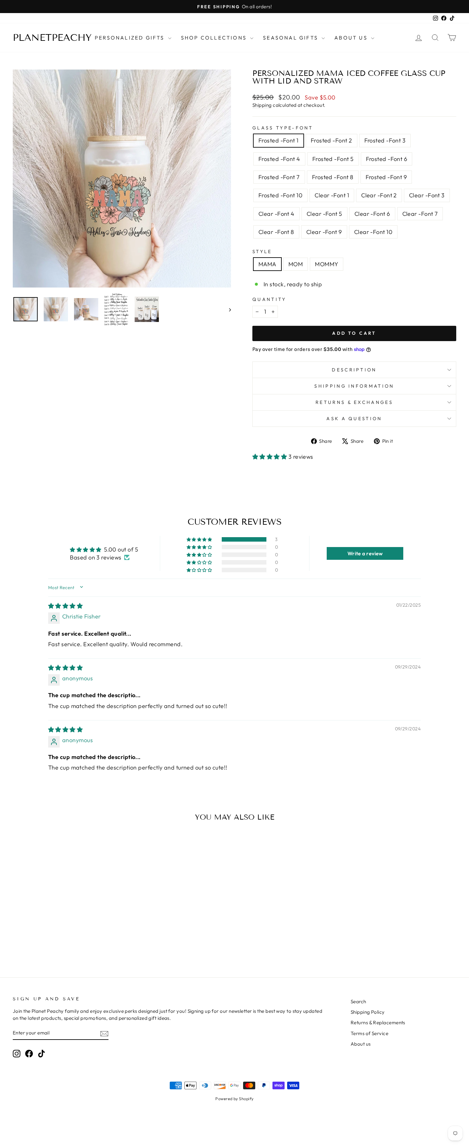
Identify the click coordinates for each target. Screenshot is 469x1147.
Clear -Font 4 (276, 213)
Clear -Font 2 (379, 195)
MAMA (267, 264)
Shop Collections (215, 37)
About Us (351, 37)
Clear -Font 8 (276, 232)
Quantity (269, 299)
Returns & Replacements (378, 1022)
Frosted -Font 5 (333, 159)
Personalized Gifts (131, 37)
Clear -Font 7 (420, 213)
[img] (65, 606)
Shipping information (354, 386)
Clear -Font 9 (324, 232)
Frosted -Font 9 (386, 177)
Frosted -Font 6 (386, 159)
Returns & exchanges (354, 402)
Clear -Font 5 (324, 213)
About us (361, 1044)
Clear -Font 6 (372, 213)
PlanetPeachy (52, 37)
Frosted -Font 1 (278, 140)
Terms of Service (369, 1033)
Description (354, 370)
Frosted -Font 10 (280, 195)
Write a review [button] (365, 553)
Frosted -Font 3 (385, 140)
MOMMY (326, 264)
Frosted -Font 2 (331, 140)
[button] (270, 456)
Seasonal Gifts (291, 37)
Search (358, 1001)
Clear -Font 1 (332, 195)
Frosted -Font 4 (279, 159)
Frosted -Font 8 (333, 177)
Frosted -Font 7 (279, 177)
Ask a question (354, 418)
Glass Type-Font (282, 128)
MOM (295, 264)
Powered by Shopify (234, 1098)
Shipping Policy (368, 1012)
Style (262, 251)
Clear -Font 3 (427, 195)
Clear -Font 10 (373, 232)
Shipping (262, 105)
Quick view (66, 908)
